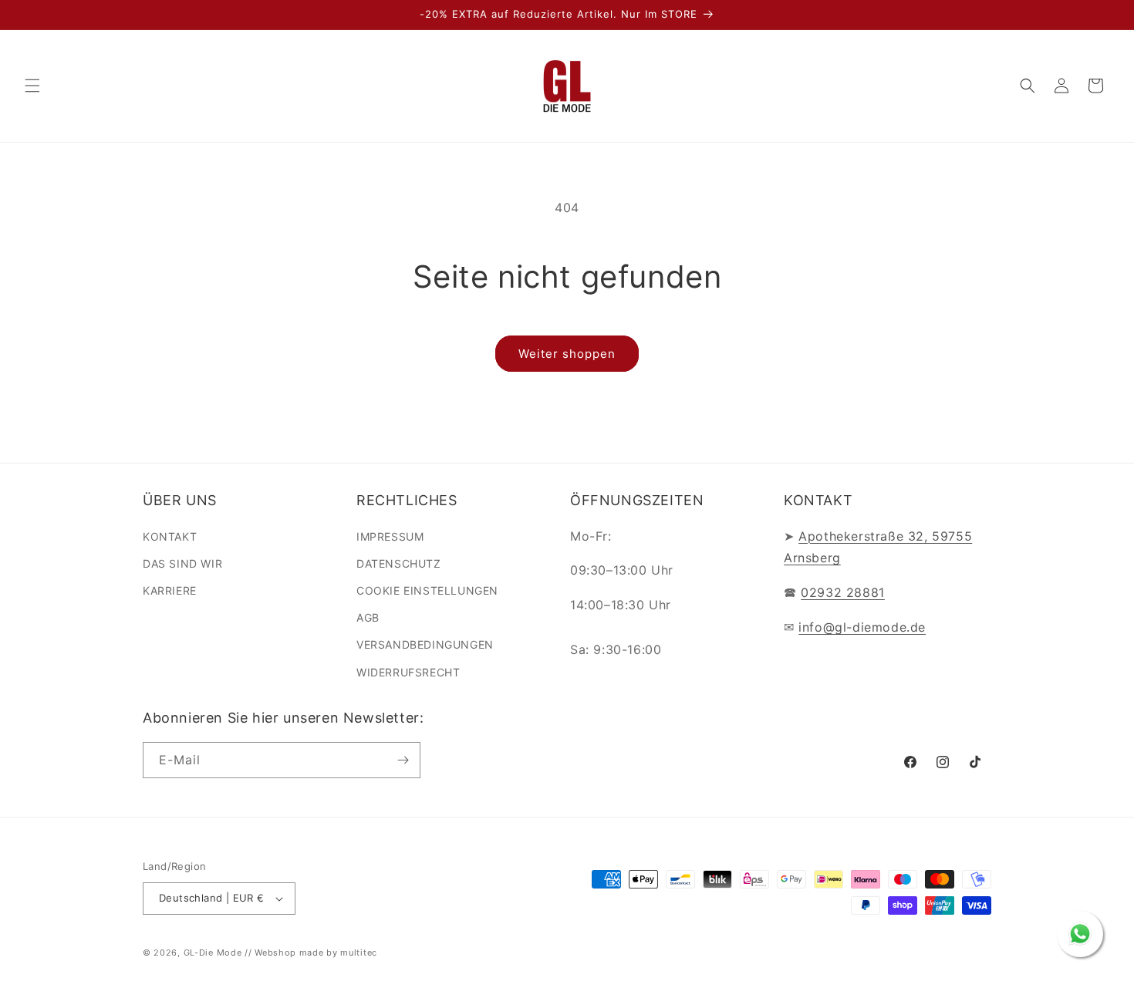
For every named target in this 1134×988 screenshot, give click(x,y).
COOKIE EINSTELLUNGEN (427, 590)
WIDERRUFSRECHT (408, 672)
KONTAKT (170, 536)
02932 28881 (843, 592)
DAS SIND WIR (182, 563)
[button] (32, 86)
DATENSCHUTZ (398, 563)
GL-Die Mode (213, 952)
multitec (358, 952)
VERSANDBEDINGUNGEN (425, 644)
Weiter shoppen (567, 353)
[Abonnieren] (403, 760)
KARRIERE (170, 590)
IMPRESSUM (390, 536)
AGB (368, 617)
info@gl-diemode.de (862, 627)
